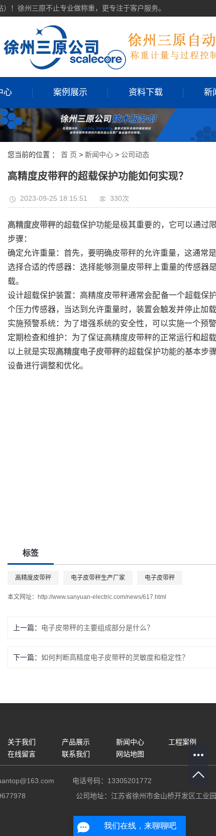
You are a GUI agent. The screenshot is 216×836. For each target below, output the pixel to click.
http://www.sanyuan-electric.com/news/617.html (102, 596)
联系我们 (76, 754)
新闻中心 (99, 154)
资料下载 (146, 92)
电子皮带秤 (160, 577)
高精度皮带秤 (33, 577)
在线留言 (22, 754)
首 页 (69, 154)
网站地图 (130, 754)
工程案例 (182, 742)
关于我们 (22, 742)
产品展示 (76, 742)
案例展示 (70, 92)
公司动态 (135, 154)
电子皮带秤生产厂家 (98, 577)
